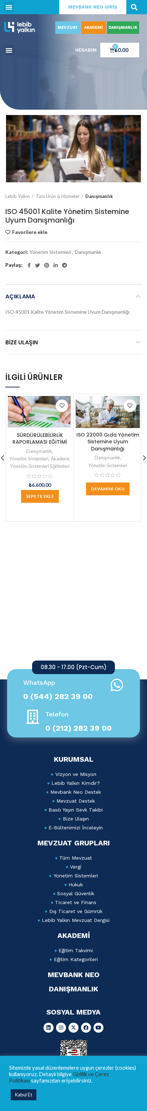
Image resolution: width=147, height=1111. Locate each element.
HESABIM (86, 50)
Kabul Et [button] (23, 1094)
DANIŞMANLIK (122, 27)
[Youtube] (98, 1028)
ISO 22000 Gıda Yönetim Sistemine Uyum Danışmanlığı (107, 441)
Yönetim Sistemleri (50, 252)
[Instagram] (61, 1028)
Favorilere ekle (29, 232)
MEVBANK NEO (74, 974)
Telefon (57, 714)
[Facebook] (86, 1028)
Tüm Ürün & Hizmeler (58, 196)
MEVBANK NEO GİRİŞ (92, 7)
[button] (9, 7)
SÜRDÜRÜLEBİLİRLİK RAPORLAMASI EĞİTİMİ (39, 439)
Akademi (60, 458)
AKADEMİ (93, 27)
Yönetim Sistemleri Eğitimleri (40, 466)
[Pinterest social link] (46, 265)
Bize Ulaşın (21, 342)
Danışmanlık (99, 196)
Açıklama (20, 296)
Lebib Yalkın (17, 196)
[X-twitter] (73, 1028)
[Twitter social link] (37, 265)
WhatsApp (39, 682)
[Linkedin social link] (55, 265)
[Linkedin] (49, 1028)
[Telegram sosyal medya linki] (64, 265)
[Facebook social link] (29, 265)
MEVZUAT (67, 27)
